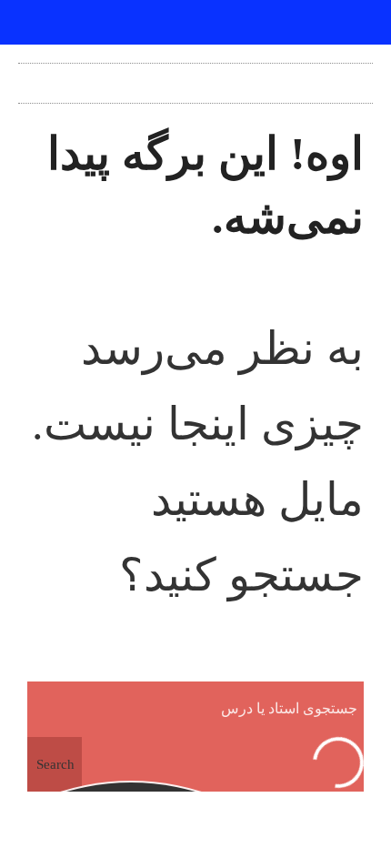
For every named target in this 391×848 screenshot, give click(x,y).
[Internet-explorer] (195, 22)
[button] (195, 79)
